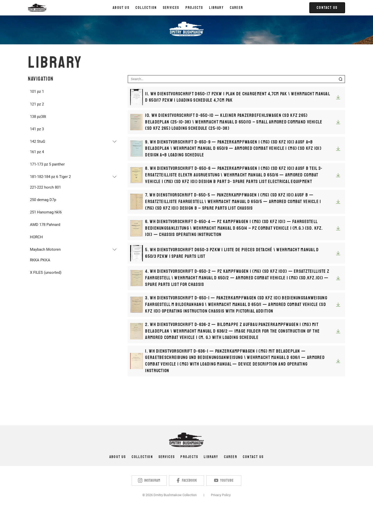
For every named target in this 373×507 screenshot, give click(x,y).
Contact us (253, 457)
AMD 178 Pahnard (45, 224)
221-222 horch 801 (45, 187)
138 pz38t (38, 116)
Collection (142, 457)
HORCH (36, 237)
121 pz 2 (37, 104)
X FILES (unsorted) (45, 272)
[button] (146, 7)
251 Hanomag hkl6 (46, 212)
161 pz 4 (37, 152)
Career (236, 7)
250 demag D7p (43, 199)
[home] (37, 8)
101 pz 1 (37, 91)
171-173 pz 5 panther (47, 164)
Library (211, 457)
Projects (189, 457)
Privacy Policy (221, 495)
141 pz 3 (37, 129)
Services (167, 457)
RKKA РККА (40, 260)
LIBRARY (216, 7)
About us (121, 7)
